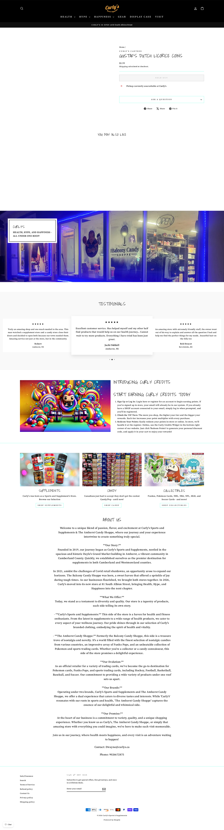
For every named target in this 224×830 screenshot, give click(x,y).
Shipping (123, 66)
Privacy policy (26, 797)
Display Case (140, 16)
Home (122, 47)
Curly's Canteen (130, 51)
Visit (159, 16)
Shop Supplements (50, 505)
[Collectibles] (174, 469)
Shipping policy (27, 802)
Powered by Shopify (112, 820)
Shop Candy (111, 505)
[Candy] (112, 469)
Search (23, 780)
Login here (141, 401)
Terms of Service (27, 784)
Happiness (103, 16)
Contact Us (24, 793)
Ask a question (161, 99)
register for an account (162, 401)
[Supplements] (49, 469)
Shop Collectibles (174, 505)
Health (66, 16)
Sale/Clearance (26, 776)
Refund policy (26, 789)
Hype (83, 16)
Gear (122, 16)
